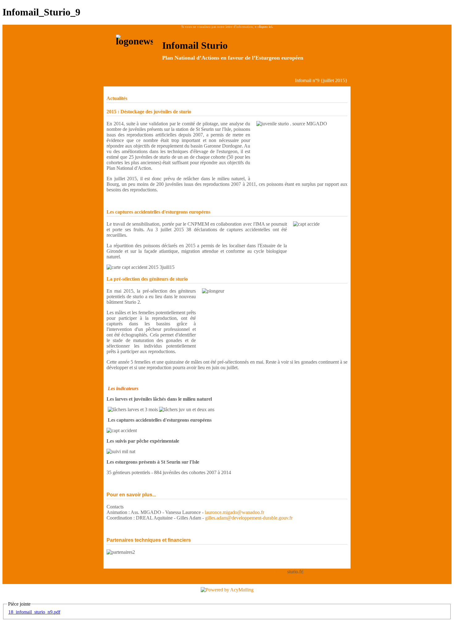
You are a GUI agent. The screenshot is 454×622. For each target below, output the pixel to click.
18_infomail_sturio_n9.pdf (34, 612)
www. (281, 571)
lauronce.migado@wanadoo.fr (234, 512)
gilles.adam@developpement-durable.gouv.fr (248, 517)
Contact (312, 571)
